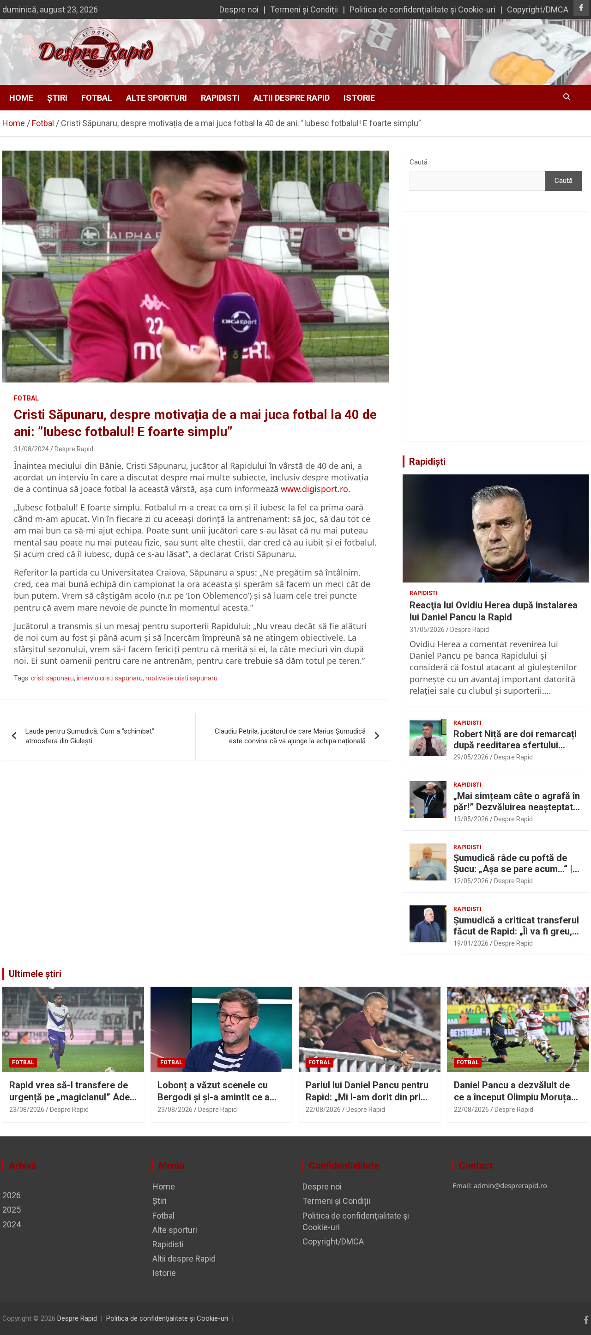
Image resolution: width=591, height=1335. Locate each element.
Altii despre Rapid (291, 98)
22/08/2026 (323, 1109)
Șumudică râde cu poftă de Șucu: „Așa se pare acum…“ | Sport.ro (513, 869)
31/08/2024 (31, 449)
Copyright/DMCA (537, 9)
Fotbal (96, 98)
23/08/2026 (26, 1109)
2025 (11, 1209)
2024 (11, 1224)
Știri (57, 98)
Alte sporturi (156, 98)
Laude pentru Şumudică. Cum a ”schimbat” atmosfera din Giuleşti (89, 736)
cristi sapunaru (52, 678)
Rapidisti (220, 98)
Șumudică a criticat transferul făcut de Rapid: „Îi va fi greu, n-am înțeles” (516, 931)
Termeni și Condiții (304, 9)
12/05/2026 (470, 881)
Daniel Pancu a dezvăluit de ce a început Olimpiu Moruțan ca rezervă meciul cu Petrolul (515, 1097)
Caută (419, 162)
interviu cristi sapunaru (110, 678)
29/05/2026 (470, 757)
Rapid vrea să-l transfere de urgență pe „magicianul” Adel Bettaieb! (70, 1097)
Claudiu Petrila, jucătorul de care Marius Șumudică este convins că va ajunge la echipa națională (290, 736)
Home (21, 98)
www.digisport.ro (314, 488)
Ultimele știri (35, 973)
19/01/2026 (470, 943)
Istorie (359, 98)
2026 (11, 1195)
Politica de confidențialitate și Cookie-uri (422, 9)
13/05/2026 (470, 819)
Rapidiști (427, 461)
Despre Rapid (73, 449)
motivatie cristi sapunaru (181, 678)
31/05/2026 (427, 629)
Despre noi (239, 9)
